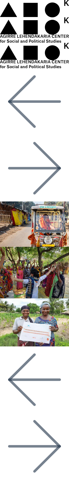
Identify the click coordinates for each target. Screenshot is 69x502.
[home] (34, 17)
